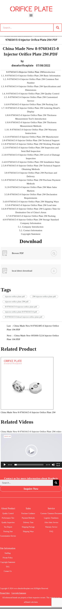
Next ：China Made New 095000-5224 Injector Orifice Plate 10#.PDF (33, 337)
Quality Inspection (8, 522)
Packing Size (8, 531)
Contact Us (8, 571)
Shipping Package (28, 527)
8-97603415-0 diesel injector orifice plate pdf (23, 317)
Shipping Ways (28, 531)
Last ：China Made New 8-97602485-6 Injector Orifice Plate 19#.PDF (33, 328)
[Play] (4, 464)
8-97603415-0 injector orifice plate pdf (21, 307)
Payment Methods (28, 518)
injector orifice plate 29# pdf (16, 301)
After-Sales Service (51, 522)
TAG (7, 567)
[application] (31, 450)
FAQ (51, 531)
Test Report (8, 527)
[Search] (58, 27)
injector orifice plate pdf (15, 296)
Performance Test (8, 518)
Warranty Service (51, 527)
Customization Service (8, 536)
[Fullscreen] (58, 464)
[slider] (28, 464)
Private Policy (8, 558)
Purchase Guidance (28, 513)
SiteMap (8, 553)
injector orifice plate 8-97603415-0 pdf (21, 312)
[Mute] (53, 464)
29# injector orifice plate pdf (44, 296)
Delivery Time (28, 522)
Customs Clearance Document (51, 513)
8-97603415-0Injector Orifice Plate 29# (24, 72)
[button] (31, 15)
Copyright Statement (7, 562)
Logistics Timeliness (51, 518)
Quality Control (8, 513)
